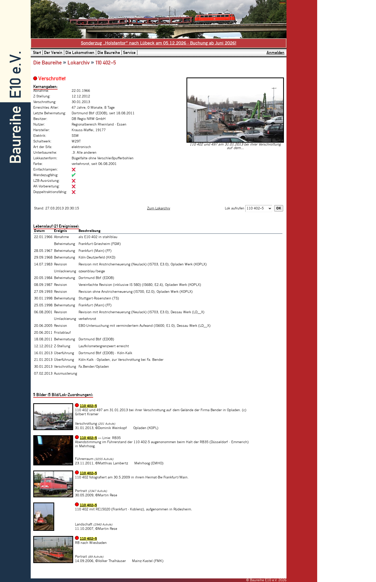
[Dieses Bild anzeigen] (235, 141)
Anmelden (275, 52)
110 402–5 (88, 406)
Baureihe (15, 135)
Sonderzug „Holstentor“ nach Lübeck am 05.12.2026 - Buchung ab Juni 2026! (158, 43)
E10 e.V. (15, 75)
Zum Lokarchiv (158, 208)
